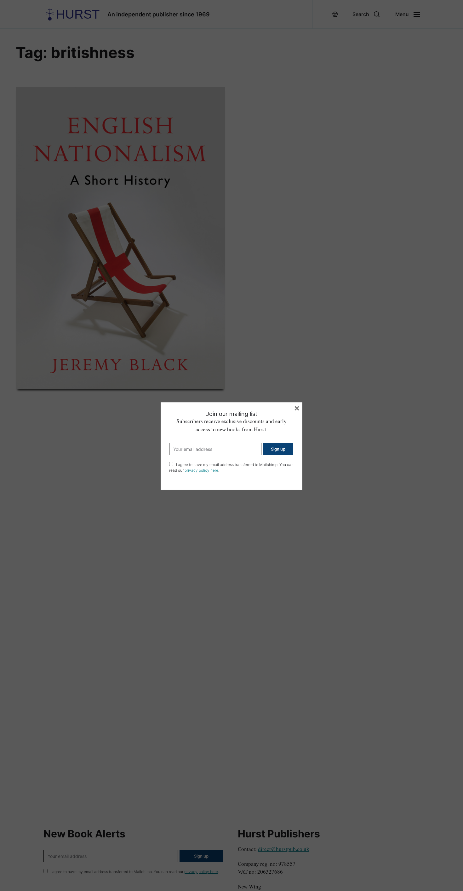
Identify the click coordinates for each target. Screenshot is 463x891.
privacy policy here (201, 470)
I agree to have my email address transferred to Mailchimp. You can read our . (231, 467)
